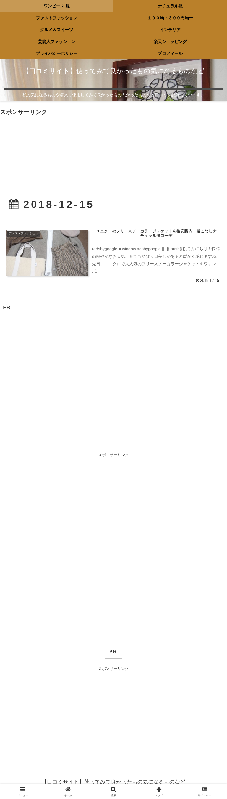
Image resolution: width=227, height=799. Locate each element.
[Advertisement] (113, 146)
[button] (210, 757)
